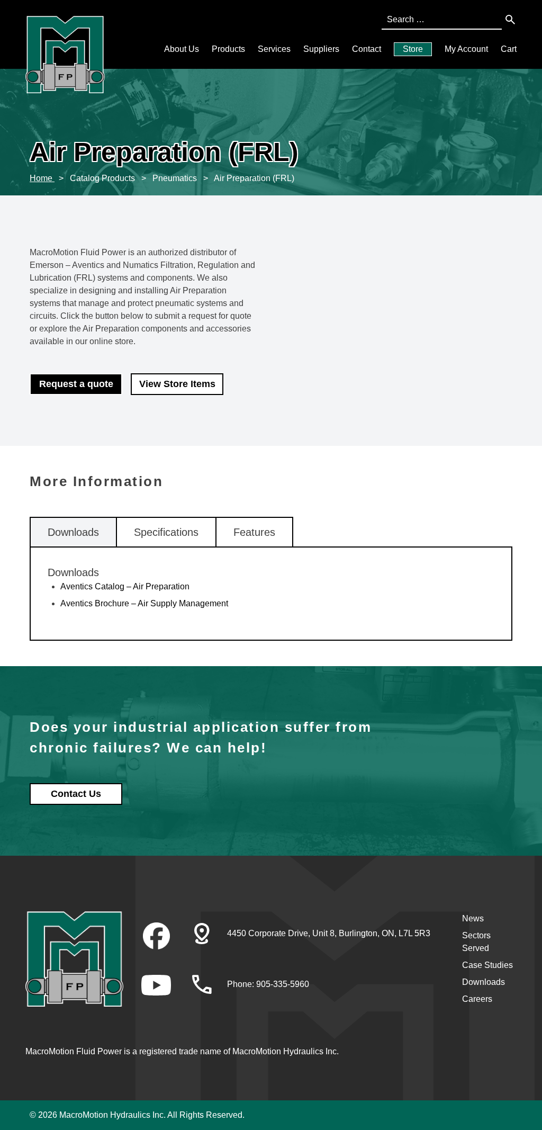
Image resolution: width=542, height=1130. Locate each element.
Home (42, 178)
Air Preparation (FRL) (254, 178)
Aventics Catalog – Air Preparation (124, 586)
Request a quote (76, 384)
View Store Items (177, 384)
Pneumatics (175, 178)
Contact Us (76, 793)
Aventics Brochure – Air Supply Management (144, 603)
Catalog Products (103, 178)
